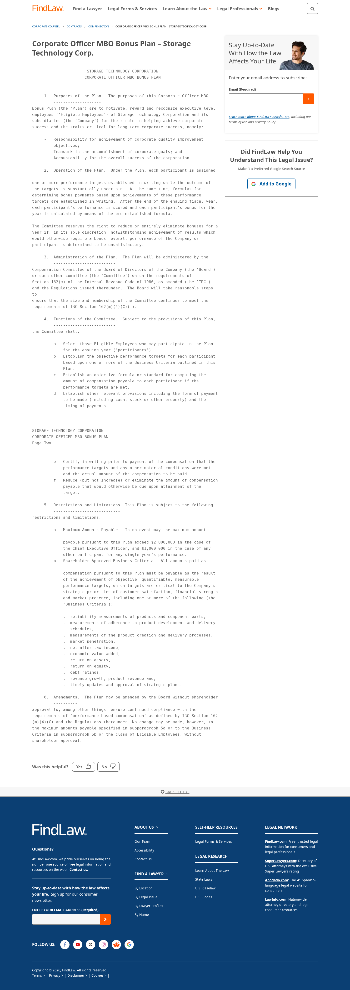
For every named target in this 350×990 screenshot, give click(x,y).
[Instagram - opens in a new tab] (103, 944)
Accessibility (144, 850)
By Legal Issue (146, 897)
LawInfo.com (275, 899)
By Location (144, 888)
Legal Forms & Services (213, 841)
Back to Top (177, 792)
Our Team (142, 841)
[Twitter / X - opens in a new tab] (90, 944)
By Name (142, 914)
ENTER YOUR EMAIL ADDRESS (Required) (65, 910)
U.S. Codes (203, 897)
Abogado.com (276, 880)
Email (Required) (242, 89)
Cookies (97, 975)
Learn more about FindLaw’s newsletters (259, 116)
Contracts (74, 26)
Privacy (54, 975)
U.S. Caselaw (205, 888)
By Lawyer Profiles (149, 905)
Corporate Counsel (46, 26)
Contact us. (79, 869)
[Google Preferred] (129, 944)
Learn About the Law (212, 870)
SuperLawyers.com (280, 860)
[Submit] (308, 98)
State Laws (203, 879)
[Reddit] (116, 944)
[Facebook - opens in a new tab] (65, 944)
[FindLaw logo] (49, 8)
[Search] (312, 8)
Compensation (98, 26)
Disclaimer (75, 975)
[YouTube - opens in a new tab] (77, 944)
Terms (37, 975)
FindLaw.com (276, 841)
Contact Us (143, 859)
